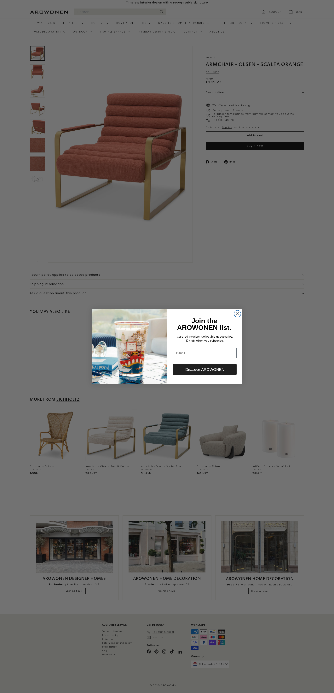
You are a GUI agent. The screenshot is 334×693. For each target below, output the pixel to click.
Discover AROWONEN (204, 369)
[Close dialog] (237, 313)
